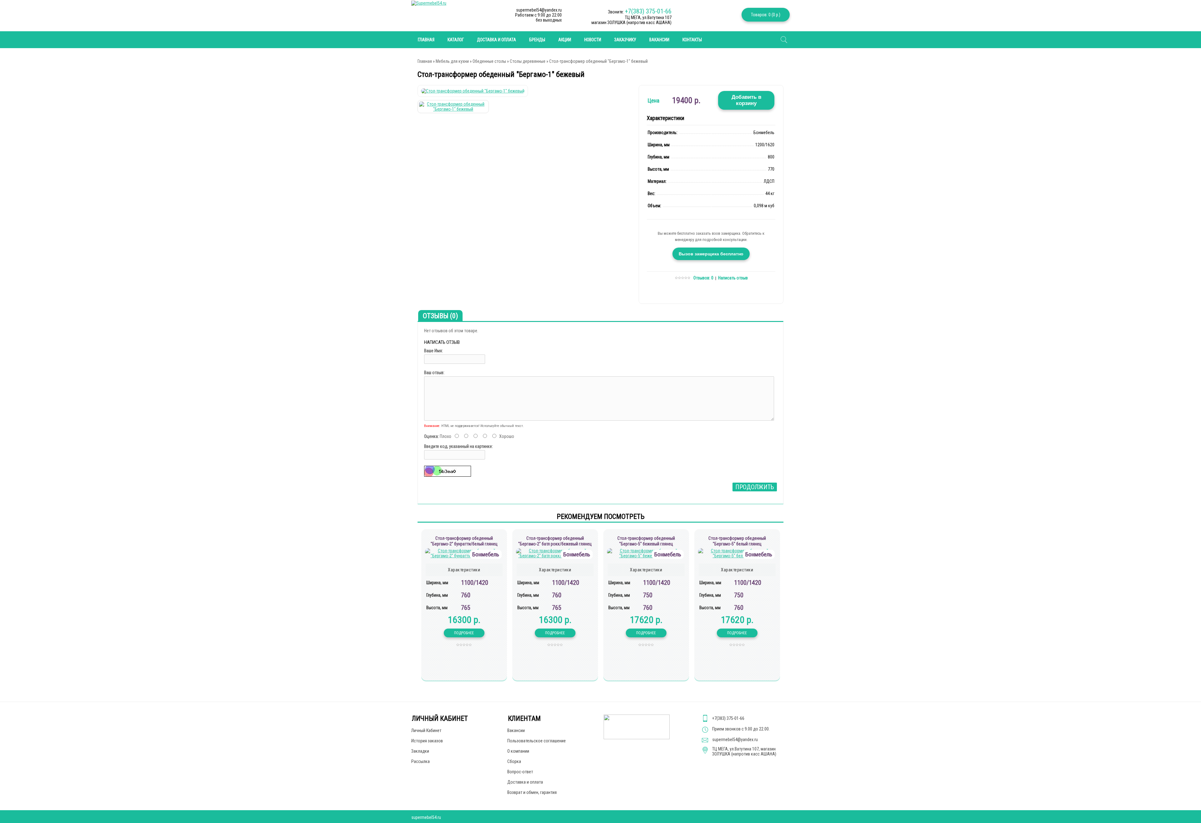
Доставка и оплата (496, 39)
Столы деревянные (527, 61)
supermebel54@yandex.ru (735, 739)
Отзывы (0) (440, 316)
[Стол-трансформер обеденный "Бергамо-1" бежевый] (472, 90)
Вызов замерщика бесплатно (711, 253)
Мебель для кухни (452, 61)
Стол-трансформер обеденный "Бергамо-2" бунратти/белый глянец (464, 541)
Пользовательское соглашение (536, 740)
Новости (592, 39)
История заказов (427, 740)
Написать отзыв (733, 277)
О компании (518, 751)
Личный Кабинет (426, 730)
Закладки (420, 751)
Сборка (514, 761)
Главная (425, 61)
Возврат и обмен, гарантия (532, 792)
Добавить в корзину (746, 100)
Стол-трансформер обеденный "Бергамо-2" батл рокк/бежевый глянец (555, 541)
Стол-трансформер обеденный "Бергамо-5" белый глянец (737, 541)
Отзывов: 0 (703, 277)
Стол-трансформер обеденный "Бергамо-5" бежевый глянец (646, 541)
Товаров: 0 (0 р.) (765, 14)
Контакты (692, 39)
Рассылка (420, 761)
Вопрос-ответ (520, 771)
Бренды (537, 39)
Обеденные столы (489, 61)
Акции (564, 39)
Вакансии (659, 39)
